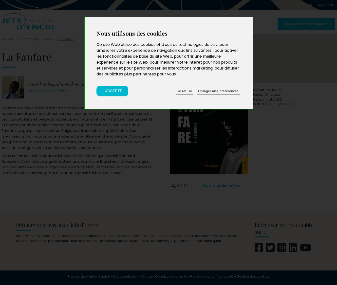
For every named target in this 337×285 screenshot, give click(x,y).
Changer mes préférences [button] (218, 91)
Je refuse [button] (184, 91)
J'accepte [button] (112, 91)
